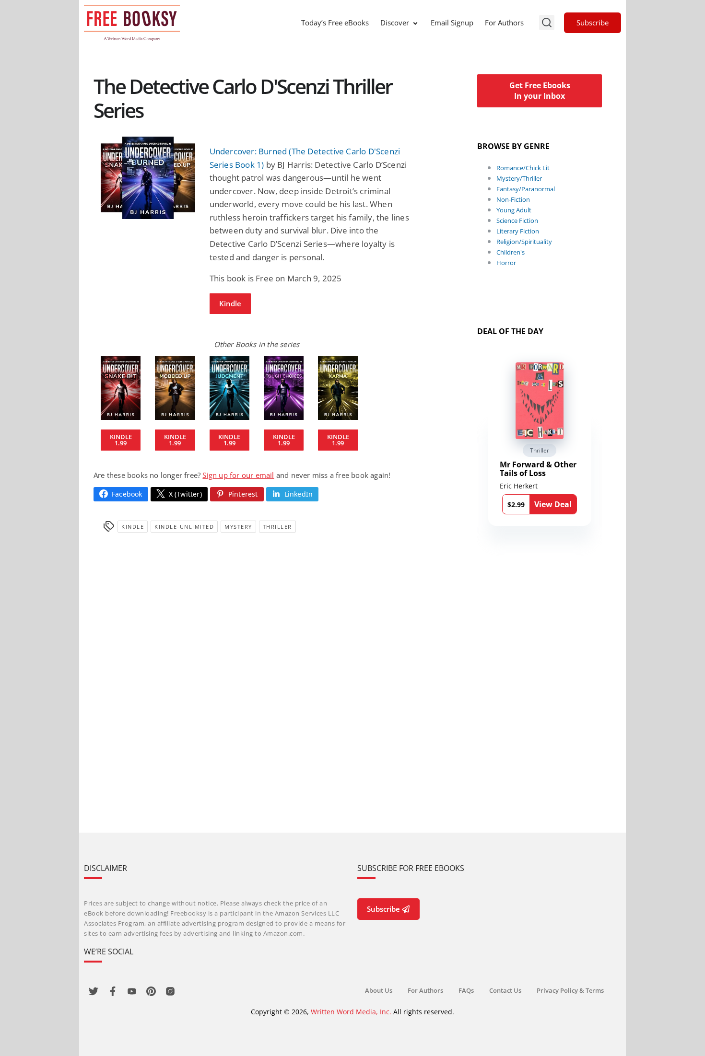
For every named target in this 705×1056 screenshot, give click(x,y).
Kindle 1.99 (121, 439)
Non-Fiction (513, 199)
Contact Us (505, 990)
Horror (506, 262)
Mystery (238, 526)
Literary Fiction (517, 231)
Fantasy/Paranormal (525, 189)
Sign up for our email (238, 475)
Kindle (230, 303)
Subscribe (592, 22)
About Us (378, 990)
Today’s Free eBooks (335, 22)
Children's (510, 252)
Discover (394, 22)
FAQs (466, 990)
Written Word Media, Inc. (351, 1011)
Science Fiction (517, 220)
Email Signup (452, 22)
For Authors (504, 22)
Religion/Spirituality (524, 241)
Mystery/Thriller (519, 178)
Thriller (277, 526)
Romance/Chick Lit (523, 167)
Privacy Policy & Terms (570, 990)
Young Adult (513, 210)
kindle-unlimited (184, 526)
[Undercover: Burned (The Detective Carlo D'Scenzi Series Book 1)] (148, 178)
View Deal (553, 504)
